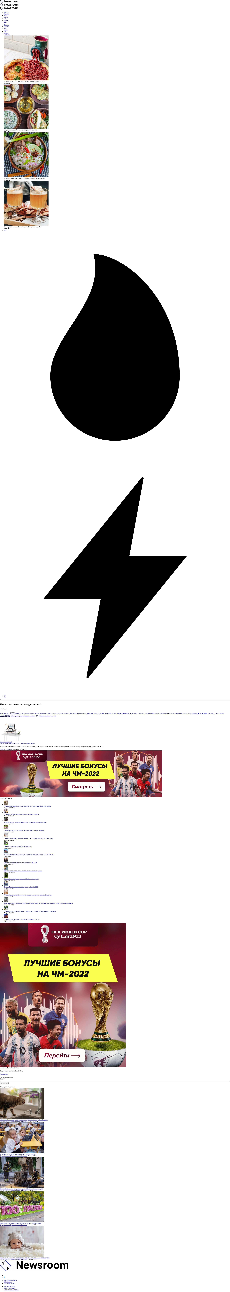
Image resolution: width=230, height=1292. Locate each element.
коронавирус (125, 713)
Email (2, 1079)
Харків (54, 713)
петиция (185, 713)
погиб (189, 713)
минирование (141, 713)
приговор (211, 713)
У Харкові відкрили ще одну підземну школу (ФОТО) (20, 862)
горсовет (101, 713)
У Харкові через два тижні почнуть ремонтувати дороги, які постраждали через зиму (30, 911)
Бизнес (6, 17)
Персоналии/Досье (9, 1286)
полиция (202, 713)
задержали (108, 713)
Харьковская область (82, 713)
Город (5, 15)
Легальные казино (9, 1283)
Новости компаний (9, 1288)
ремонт (17, 716)
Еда (5, 18)
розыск (21, 716)
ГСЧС (6, 713)
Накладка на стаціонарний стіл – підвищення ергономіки (17, 743)
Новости (6, 12)
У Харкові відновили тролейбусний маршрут (17, 846)
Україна (32, 713)
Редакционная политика (11, 1289)
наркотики (151, 713)
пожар (194, 713)
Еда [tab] (5, 34)
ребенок (13, 716)
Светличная (27, 713)
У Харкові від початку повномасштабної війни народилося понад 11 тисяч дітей (28, 838)
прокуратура (5, 716)
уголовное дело (49, 716)
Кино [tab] (8, 34)
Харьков (73, 713)
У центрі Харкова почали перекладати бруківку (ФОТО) (21, 887)
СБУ (22, 713)
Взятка (1, 713)
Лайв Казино (8, 1282)
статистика (32, 715)
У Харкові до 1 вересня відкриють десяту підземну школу (21, 814)
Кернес (17, 713)
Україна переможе (40, 713)
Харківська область (63, 713)
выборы (95, 713)
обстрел (157, 713)
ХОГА (49, 713)
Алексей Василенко (6, 749)
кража (131, 713)
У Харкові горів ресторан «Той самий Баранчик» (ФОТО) (21, 919)
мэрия (146, 713)
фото (54, 716)
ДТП (12, 713)
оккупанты (162, 713)
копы (118, 713)
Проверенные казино (10, 1280)
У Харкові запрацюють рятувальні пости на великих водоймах (23, 871)
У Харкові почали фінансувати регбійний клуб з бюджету (21, 879)
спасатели (26, 716)
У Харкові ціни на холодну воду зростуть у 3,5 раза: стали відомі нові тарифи (27, 806)
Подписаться (4, 1074)
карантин (114, 713)
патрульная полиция (169, 713)
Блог (5, 22)
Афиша (6, 20)
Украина (6, 14)
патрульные (178, 713)
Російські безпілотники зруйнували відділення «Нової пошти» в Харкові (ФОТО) (29, 854)
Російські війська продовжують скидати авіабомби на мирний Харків (25, 822)
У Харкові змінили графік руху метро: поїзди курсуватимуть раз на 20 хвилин (27, 895)
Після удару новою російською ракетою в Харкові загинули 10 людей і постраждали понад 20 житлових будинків (38, 903)
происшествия (219, 713)
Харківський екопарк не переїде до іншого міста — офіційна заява (24, 830)
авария (90, 713)
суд (37, 716)
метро (135, 713)
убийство (41, 716)
